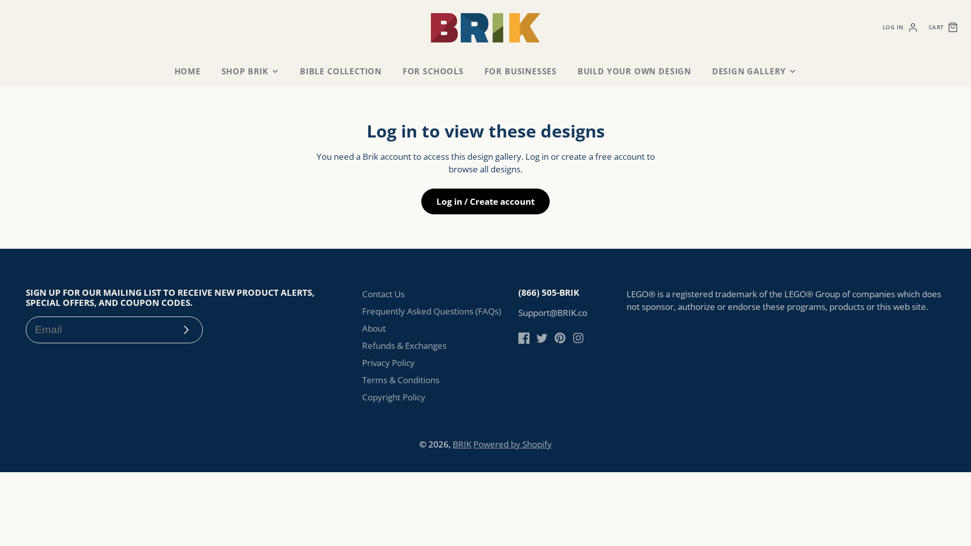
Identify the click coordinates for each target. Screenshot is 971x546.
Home (187, 71)
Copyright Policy (393, 397)
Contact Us (383, 294)
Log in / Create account (485, 201)
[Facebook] (524, 338)
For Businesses (520, 71)
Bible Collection (341, 71)
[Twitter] (542, 338)
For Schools (433, 71)
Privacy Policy (388, 363)
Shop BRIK (245, 71)
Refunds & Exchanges (404, 345)
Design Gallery (749, 71)
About (374, 328)
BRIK (462, 444)
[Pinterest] (560, 338)
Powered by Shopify (512, 444)
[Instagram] (578, 338)
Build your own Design (634, 71)
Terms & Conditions (400, 380)
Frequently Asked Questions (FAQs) (431, 311)
